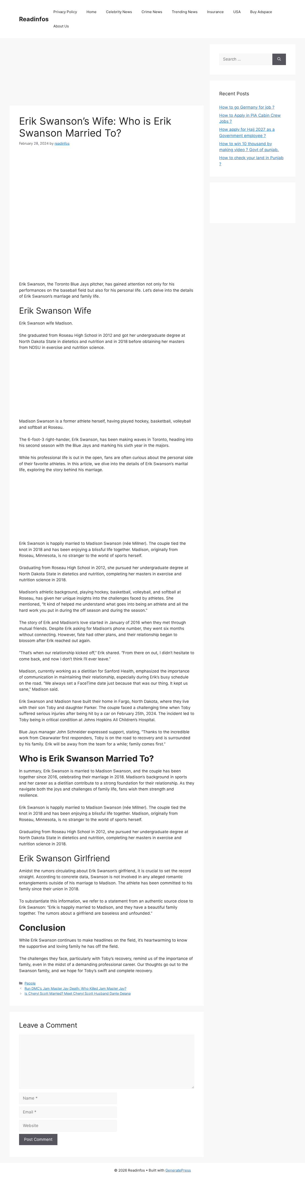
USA (237, 12)
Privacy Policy (65, 12)
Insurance (215, 12)
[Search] (279, 59)
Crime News (152, 12)
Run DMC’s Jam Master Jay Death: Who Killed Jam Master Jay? (75, 988)
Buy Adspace (261, 12)
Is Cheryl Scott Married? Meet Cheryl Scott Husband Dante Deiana (78, 993)
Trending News (185, 12)
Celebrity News (119, 12)
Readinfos (34, 19)
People (30, 983)
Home (91, 12)
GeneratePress (178, 1170)
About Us (61, 26)
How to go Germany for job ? (246, 107)
